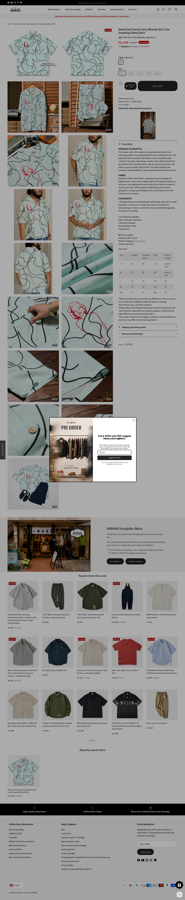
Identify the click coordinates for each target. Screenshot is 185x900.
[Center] (133, 420)
